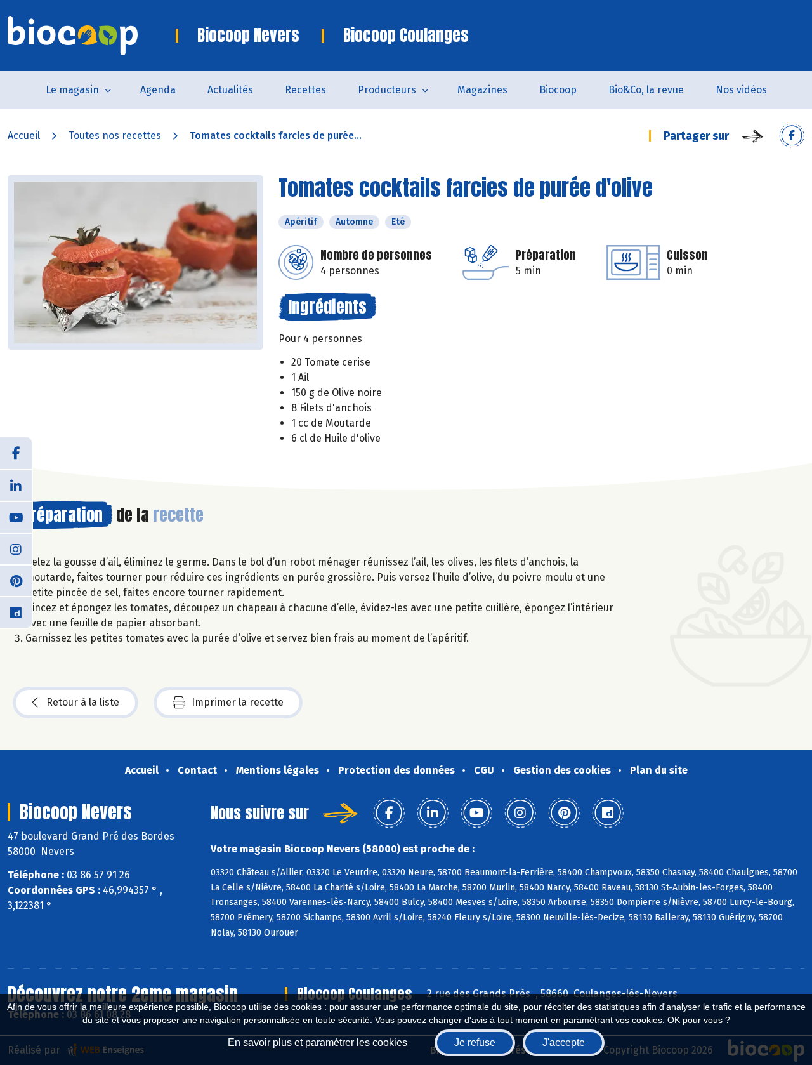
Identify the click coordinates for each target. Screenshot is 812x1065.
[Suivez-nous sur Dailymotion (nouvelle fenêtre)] (16, 612)
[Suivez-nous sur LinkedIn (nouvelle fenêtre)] (16, 485)
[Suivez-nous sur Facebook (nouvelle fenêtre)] (16, 453)
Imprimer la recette (238, 702)
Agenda (158, 90)
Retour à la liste (82, 702)
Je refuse (474, 1042)
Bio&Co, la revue (646, 90)
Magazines (482, 90)
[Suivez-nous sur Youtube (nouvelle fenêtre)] (16, 516)
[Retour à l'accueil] (92, 35)
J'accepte (563, 1042)
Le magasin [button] (72, 90)
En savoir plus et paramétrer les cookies (317, 1042)
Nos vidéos (741, 90)
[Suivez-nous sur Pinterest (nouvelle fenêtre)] (16, 580)
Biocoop (558, 90)
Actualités (230, 90)
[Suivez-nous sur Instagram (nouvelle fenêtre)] (16, 548)
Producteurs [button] (387, 90)
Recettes (305, 90)
